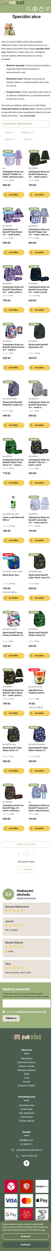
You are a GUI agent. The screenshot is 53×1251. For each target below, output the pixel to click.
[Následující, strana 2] (26, 854)
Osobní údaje (27, 1109)
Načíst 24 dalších (26, 844)
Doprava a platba (26, 1066)
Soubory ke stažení (26, 1085)
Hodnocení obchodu (26, 1062)
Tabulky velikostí (26, 1121)
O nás (26, 1078)
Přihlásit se (11, 1018)
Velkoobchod (26, 1058)
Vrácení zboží (26, 1117)
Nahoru (28, 869)
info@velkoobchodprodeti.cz (29, 1150)
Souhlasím (25, 1244)
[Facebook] (26, 1163)
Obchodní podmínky (26, 1070)
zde (43, 1230)
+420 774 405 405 (29, 1156)
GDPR (26, 1074)
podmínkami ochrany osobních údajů (31, 1012)
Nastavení (25, 1236)
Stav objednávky (26, 1113)
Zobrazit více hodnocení (26, 898)
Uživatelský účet (26, 1105)
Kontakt (26, 1082)
